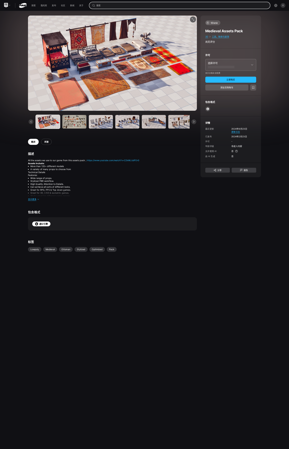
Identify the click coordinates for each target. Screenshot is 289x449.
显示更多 (32, 199)
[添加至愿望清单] (253, 87)
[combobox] (181, 5)
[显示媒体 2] (101, 122)
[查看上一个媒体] (31, 121)
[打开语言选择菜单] (275, 5)
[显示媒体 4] (154, 122)
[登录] (283, 5)
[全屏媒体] (193, 19)
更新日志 (235, 131)
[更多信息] (236, 151)
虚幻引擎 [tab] (43, 224)
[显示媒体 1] (74, 122)
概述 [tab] (33, 141)
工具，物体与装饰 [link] (220, 36)
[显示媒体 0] (48, 122)
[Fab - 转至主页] (23, 5)
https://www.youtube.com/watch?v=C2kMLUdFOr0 (113, 160)
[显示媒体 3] (127, 122)
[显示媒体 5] (180, 122)
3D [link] (206, 36)
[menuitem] (33, 5)
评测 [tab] (46, 141)
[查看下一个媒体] (193, 121)
